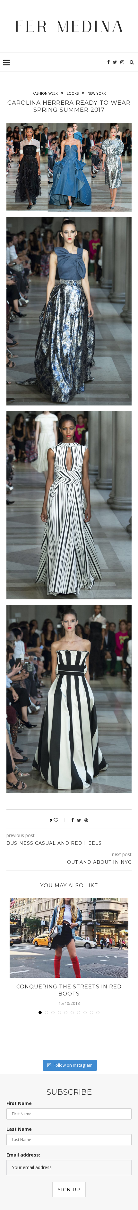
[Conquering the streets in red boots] (69, 938)
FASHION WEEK (45, 93)
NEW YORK (97, 93)
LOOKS (73, 93)
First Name (19, 1103)
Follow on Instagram (73, 1065)
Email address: (23, 1155)
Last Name (19, 1129)
